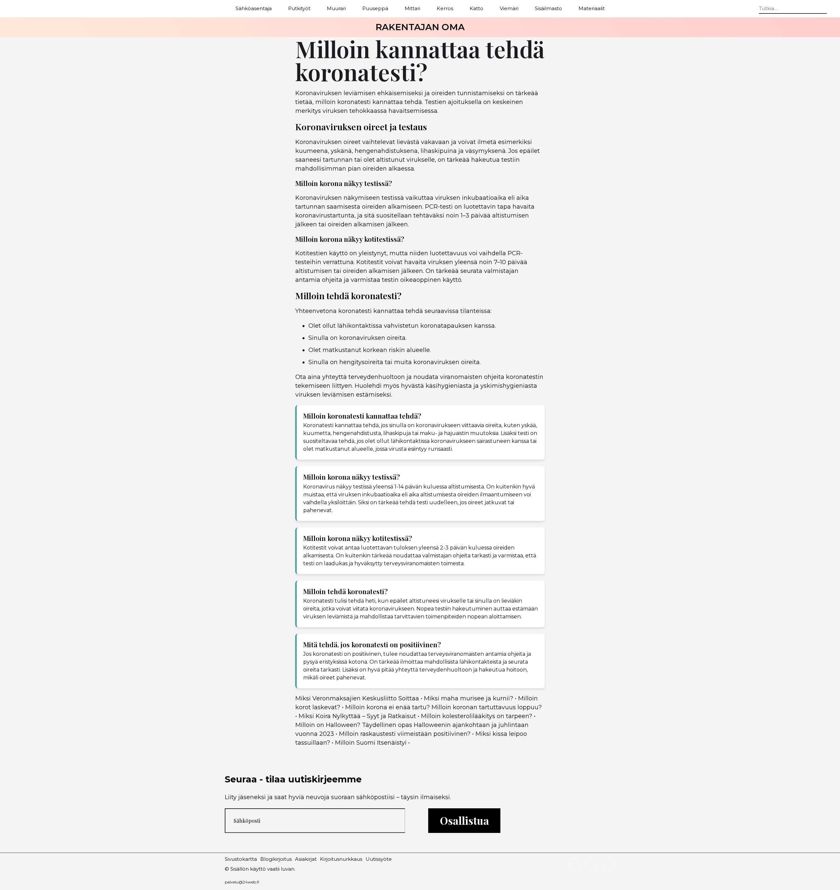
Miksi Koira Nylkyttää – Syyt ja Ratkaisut (357, 716)
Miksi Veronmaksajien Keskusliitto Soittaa (357, 698)
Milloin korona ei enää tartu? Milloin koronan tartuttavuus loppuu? (443, 707)
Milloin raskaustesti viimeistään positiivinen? (405, 733)
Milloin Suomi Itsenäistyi (371, 742)
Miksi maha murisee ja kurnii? (468, 698)
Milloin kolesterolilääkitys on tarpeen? (476, 716)
